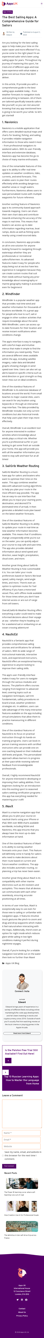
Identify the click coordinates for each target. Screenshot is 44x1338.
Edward (9, 35)
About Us (22, 1312)
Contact (22, 1309)
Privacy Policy (22, 1316)
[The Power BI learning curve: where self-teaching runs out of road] (22, 1187)
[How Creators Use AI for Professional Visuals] (22, 1210)
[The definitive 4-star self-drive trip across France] (22, 1230)
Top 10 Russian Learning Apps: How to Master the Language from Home (21, 1080)
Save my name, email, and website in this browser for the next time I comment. (23, 1155)
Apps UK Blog (7, 12)
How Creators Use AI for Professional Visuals (21, 1215)
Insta (26, 991)
